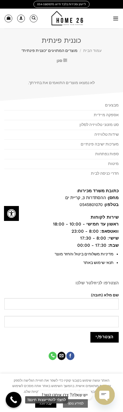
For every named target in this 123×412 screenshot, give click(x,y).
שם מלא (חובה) (105, 295)
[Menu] (116, 18)
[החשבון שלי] (21, 18)
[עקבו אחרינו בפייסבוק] (70, 356)
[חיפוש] (33, 18)
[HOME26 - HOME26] (67, 19)
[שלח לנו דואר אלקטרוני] (61, 356)
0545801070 (91, 204)
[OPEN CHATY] (105, 395)
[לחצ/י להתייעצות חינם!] (13, 400)
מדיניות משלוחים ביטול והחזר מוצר (84, 254)
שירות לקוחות (104, 217)
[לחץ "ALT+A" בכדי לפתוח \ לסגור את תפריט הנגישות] (11, 213)
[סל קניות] (8, 18)
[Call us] (53, 356)
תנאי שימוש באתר (98, 263)
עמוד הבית (92, 50)
